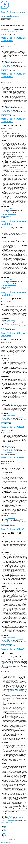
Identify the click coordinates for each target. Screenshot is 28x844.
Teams (4, 830)
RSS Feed (10, 31)
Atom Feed (15, 31)
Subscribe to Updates (5, 19)
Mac (9, 61)
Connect (5, 835)
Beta (4, 836)
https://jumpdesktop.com (10, 16)
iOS (4, 833)
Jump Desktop (13, 12)
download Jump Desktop (8, 663)
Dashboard (5, 829)
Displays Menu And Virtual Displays (14, 690)
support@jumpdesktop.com (9, 66)
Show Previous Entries (6, 823)
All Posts (5, 827)
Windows (12, 61)
